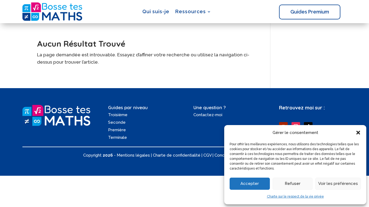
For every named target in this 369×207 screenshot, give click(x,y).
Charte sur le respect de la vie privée (295, 196)
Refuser (292, 183)
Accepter (249, 183)
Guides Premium (309, 12)
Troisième (118, 114)
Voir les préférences (338, 183)
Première (117, 129)
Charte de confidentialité (176, 155)
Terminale (117, 137)
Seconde (117, 122)
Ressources (190, 11)
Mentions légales (133, 155)
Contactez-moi (207, 114)
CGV (207, 155)
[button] (358, 132)
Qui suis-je (155, 11)
